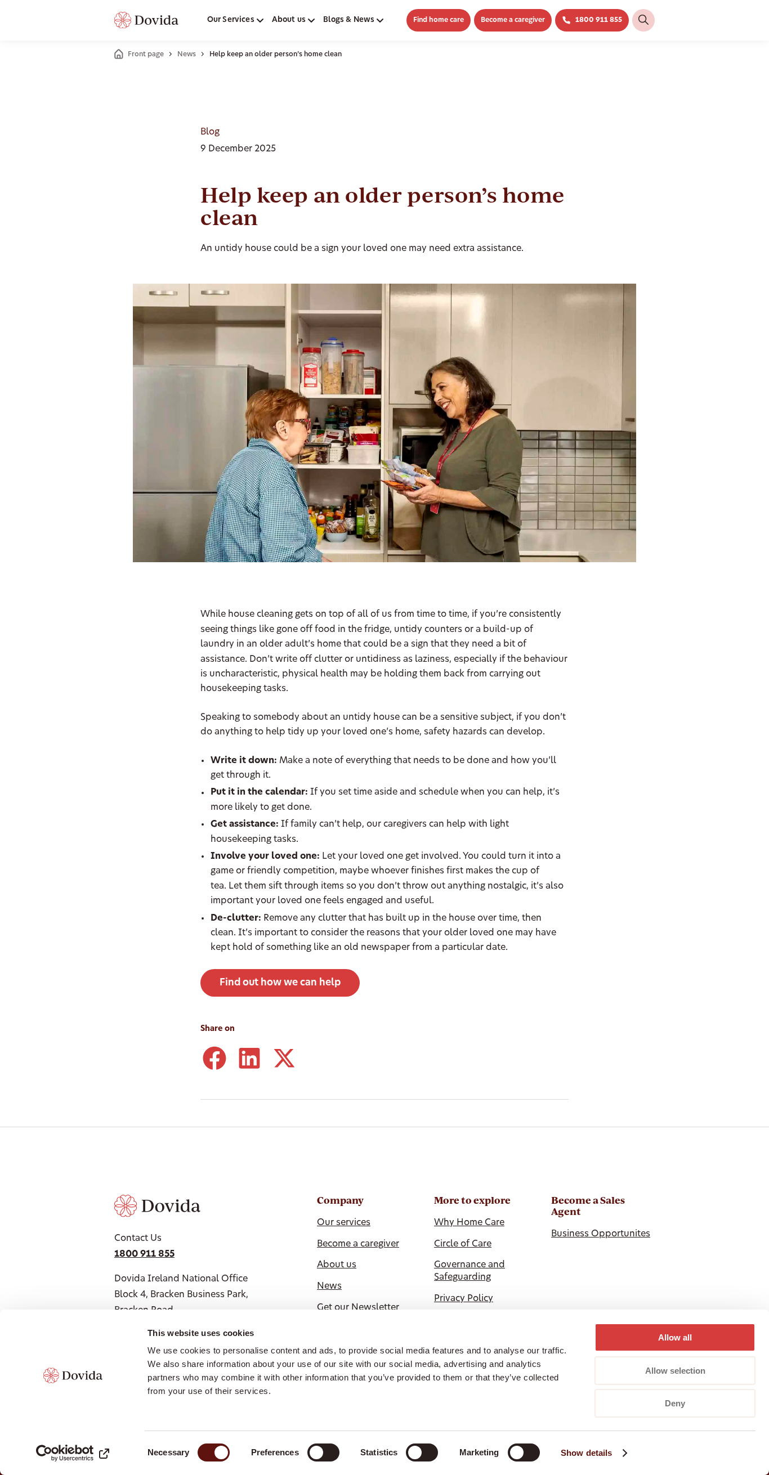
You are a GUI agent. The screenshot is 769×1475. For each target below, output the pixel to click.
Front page (146, 54)
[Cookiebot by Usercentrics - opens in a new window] (73, 1453)
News (186, 54)
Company (340, 1200)
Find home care (438, 20)
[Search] (643, 20)
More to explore (472, 1200)
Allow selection (675, 1370)
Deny (675, 1403)
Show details (586, 1453)
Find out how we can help (280, 983)
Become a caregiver (513, 20)
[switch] (323, 1452)
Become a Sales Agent (588, 1206)
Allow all (675, 1337)
